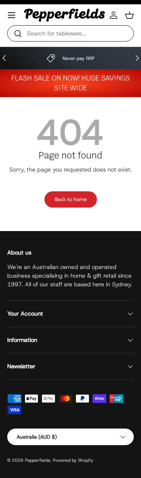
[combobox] (70, 33)
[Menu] (12, 15)
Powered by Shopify (73, 460)
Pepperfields (37, 460)
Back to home (71, 199)
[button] (129, 15)
